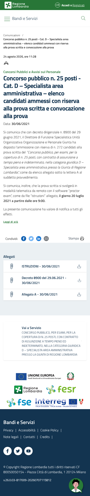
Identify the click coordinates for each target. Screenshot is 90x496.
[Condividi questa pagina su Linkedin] (38, 238)
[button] (82, 17)
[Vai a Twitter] (18, 451)
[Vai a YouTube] (28, 451)
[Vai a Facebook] (7, 451)
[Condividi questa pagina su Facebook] (23, 238)
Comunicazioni (11, 35)
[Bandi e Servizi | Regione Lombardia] (16, 5)
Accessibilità (26, 430)
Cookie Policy (49, 430)
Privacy (8, 430)
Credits (45, 436)
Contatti (29, 436)
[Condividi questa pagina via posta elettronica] (46, 238)
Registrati (78, 5)
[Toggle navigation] (7, 18)
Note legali (10, 436)
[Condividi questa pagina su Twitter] (31, 238)
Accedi (66, 5)
